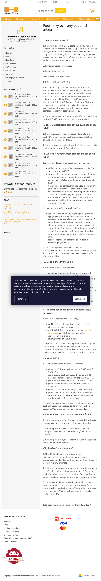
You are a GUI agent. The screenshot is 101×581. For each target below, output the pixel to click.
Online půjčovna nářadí (14, 77)
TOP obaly (9, 74)
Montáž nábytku (10, 541)
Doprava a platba (11, 535)
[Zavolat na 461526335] (8, 2)
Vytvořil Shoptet (90, 575)
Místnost (9, 56)
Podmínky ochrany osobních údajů (18, 538)
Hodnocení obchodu (12, 528)
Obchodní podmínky (12, 531)
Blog (55, 2)
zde (49, 292)
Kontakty (42, 2)
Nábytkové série (11, 60)
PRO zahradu (10, 70)
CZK (82, 2)
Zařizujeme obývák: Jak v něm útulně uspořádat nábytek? (20, 221)
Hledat (60, 10)
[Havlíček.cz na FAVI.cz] (14, 556)
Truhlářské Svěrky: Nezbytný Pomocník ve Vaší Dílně (16, 213)
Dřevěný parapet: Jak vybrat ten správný (18, 206)
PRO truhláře (10, 67)
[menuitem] (7, 19)
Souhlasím (80, 298)
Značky (8, 81)
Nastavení (21, 298)
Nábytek (8, 53)
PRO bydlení (10, 63)
